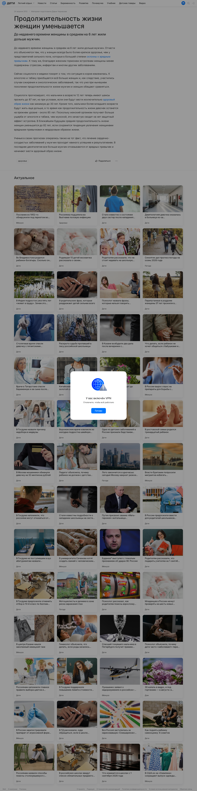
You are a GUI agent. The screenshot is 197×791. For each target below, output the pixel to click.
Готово (98, 410)
